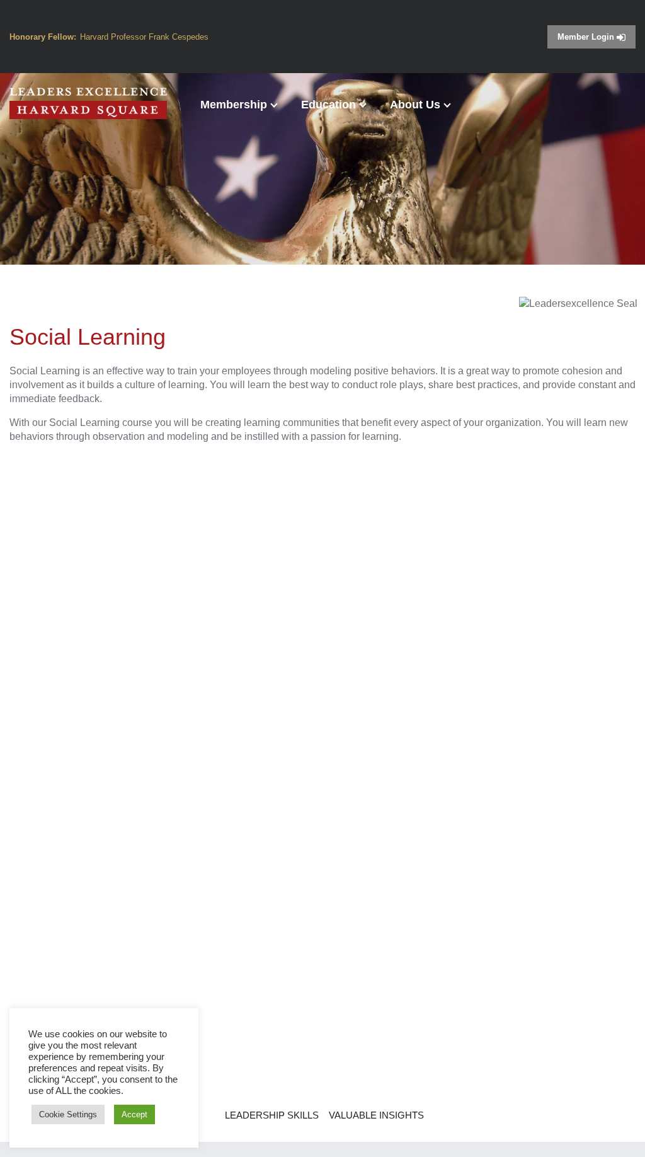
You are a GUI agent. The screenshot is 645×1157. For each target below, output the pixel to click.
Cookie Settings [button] (68, 1114)
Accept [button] (134, 1114)
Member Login (587, 37)
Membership (233, 104)
